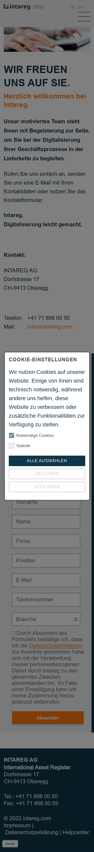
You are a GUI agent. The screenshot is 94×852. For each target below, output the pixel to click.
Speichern (47, 487)
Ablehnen (47, 474)
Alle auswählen (47, 461)
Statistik (23, 446)
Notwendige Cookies (35, 435)
